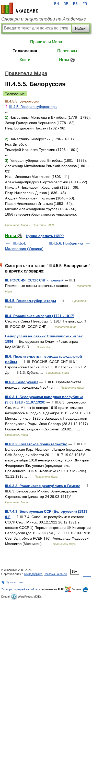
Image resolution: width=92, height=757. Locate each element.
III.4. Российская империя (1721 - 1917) (39, 316)
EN (56, 4)
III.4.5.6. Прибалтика (66, 243)
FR (85, 4)
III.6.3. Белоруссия (21, 382)
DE (66, 4)
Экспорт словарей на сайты (19, 589)
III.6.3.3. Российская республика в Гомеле (42, 486)
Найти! (80, 28)
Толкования (25, 51)
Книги (25, 60)
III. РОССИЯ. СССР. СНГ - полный (34, 280)
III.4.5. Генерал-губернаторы (33, 107)
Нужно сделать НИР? (45, 236)
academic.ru (19, 8)
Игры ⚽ (67, 60)
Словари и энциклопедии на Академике (43, 19)
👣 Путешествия (12, 582)
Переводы (67, 51)
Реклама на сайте (55, 574)
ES (75, 4)
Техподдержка (33, 574)
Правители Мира (46, 42)
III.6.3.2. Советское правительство (36, 444)
